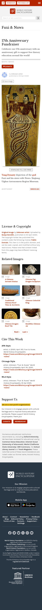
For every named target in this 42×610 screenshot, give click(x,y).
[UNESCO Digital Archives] (21, 578)
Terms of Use (9, 521)
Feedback (36, 517)
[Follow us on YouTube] (32, 534)
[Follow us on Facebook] (10, 534)
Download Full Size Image (21, 170)
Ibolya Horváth (8, 235)
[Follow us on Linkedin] (23, 534)
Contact (13, 517)
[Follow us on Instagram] (28, 534)
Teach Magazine (25, 449)
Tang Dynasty (8, 175)
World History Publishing (15, 544)
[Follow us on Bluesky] (19, 534)
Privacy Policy (31, 519)
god (34, 175)
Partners (20, 521)
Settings (21, 523)
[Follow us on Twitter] (14, 534)
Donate (6, 421)
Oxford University (31, 437)
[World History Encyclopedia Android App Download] (29, 505)
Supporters (32, 521)
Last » (25, 332)
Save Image (7, 81)
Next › (16, 332)
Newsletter (24, 517)
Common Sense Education (13, 442)
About (5, 517)
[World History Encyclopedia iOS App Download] (13, 505)
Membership (11, 3)
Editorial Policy (17, 519)
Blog (7, 519)
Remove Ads (34, 189)
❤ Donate (7, 66)
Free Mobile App (23, 3)
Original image (8, 232)
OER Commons (23, 447)
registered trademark (21, 562)
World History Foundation (14, 540)
